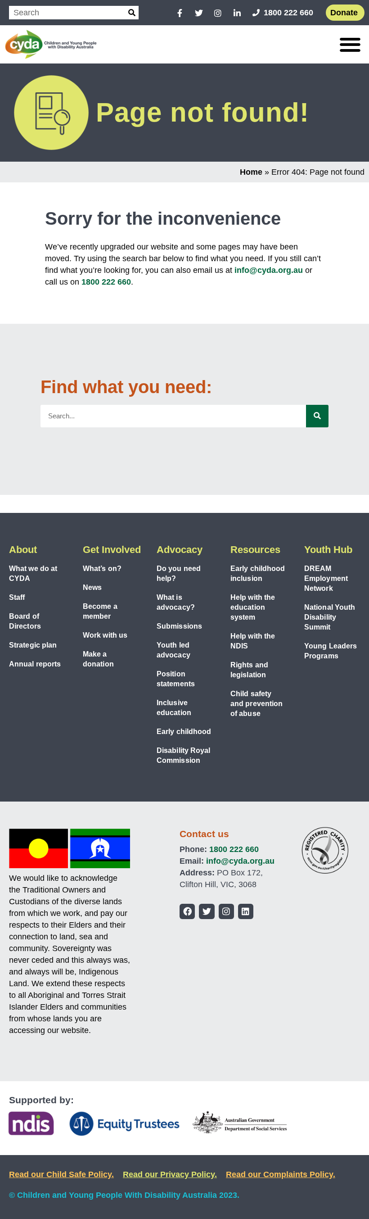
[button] (350, 44)
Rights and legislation (249, 670)
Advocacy (179, 549)
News (92, 587)
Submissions (179, 626)
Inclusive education (174, 707)
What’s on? (102, 568)
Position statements (176, 679)
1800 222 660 (106, 281)
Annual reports (35, 664)
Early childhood (184, 731)
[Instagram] (226, 911)
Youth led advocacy (173, 650)
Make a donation (98, 659)
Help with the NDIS (252, 641)
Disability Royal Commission (184, 755)
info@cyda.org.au (268, 270)
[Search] (132, 12)
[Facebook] (187, 911)
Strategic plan (33, 645)
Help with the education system (252, 607)
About (23, 549)
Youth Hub (328, 549)
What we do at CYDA (33, 573)
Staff (17, 597)
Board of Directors (25, 621)
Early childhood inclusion (257, 573)
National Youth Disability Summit (329, 617)
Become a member (100, 611)
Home (251, 172)
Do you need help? (179, 573)
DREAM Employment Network (326, 578)
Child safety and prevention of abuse (256, 703)
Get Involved (112, 549)
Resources (255, 549)
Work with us (105, 635)
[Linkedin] (245, 911)
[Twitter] (206, 911)
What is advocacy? (176, 602)
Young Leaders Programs (330, 651)
